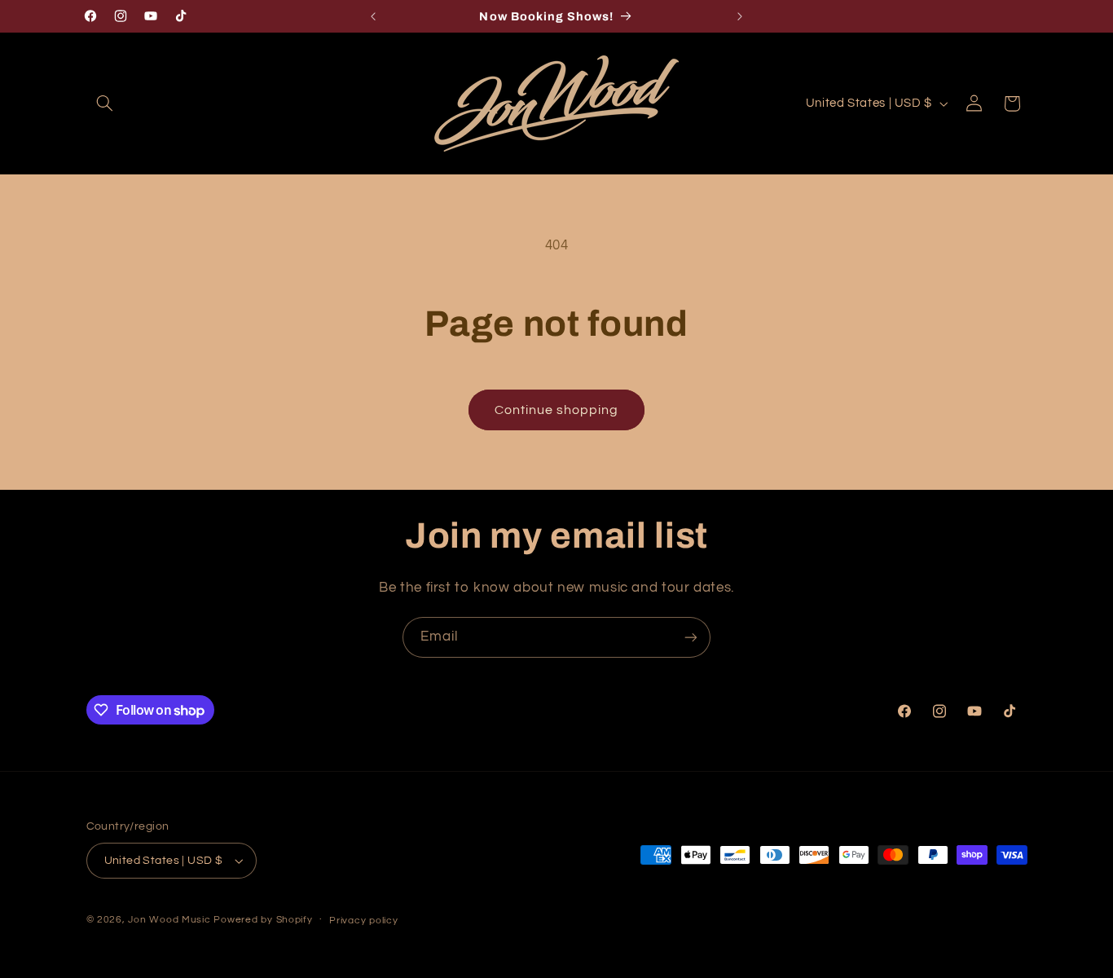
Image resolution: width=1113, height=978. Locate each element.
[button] (105, 103)
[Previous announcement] (373, 16)
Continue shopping (557, 409)
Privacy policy (363, 920)
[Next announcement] (740, 16)
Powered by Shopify (262, 919)
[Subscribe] (691, 637)
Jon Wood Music (169, 919)
